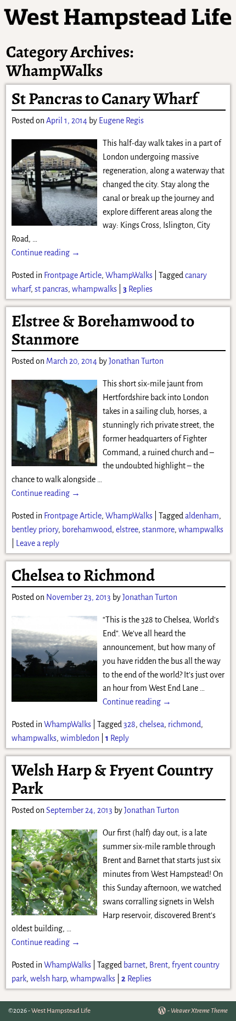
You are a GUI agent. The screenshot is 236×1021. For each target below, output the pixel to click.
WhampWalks (129, 275)
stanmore (158, 529)
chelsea (151, 724)
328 (129, 724)
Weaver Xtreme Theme (199, 1010)
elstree (127, 529)
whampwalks (94, 289)
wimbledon (79, 738)
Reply (117, 738)
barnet (134, 964)
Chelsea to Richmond (83, 575)
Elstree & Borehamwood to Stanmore (103, 330)
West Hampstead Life (61, 1010)
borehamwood (87, 529)
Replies (138, 289)
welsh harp (48, 978)
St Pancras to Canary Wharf (105, 99)
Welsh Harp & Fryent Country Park (112, 779)
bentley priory (35, 529)
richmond (184, 724)
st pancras (51, 289)
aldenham (202, 515)
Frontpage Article (73, 275)
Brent (158, 964)
